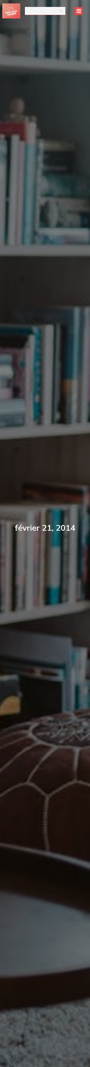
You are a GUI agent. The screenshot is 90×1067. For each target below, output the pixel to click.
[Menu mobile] (79, 11)
